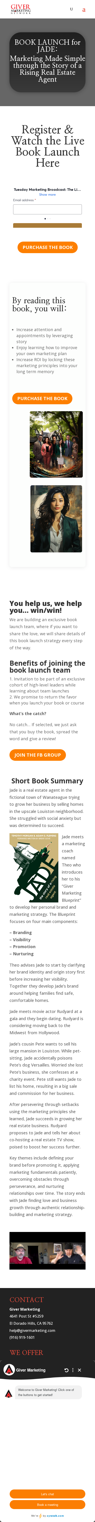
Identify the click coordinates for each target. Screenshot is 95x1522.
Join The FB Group (38, 755)
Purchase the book (48, 247)
